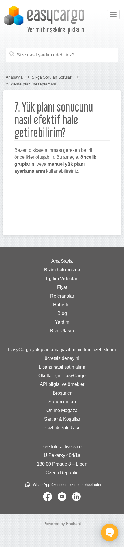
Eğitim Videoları (62, 278)
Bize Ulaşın (62, 330)
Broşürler (62, 393)
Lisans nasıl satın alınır (62, 366)
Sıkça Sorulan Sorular (52, 77)
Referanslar (62, 295)
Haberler (62, 304)
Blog (62, 313)
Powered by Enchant (62, 523)
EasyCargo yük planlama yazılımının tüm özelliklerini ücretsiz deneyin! (62, 354)
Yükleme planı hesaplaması (31, 84)
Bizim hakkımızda (62, 269)
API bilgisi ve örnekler (62, 384)
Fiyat (62, 287)
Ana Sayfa (62, 261)
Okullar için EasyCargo (62, 375)
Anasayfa (14, 77)
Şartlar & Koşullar (62, 419)
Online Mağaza (62, 410)
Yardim (62, 322)
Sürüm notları (62, 401)
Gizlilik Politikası (62, 427)
